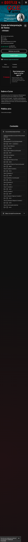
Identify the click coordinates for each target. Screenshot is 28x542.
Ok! (19, 538)
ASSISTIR (15, 143)
